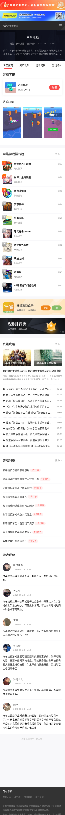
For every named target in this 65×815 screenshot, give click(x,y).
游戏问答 (41, 65)
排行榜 (17, 797)
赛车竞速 (20, 43)
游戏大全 (7, 797)
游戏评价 (57, 65)
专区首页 (8, 65)
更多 (57, 154)
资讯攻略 (24, 65)
